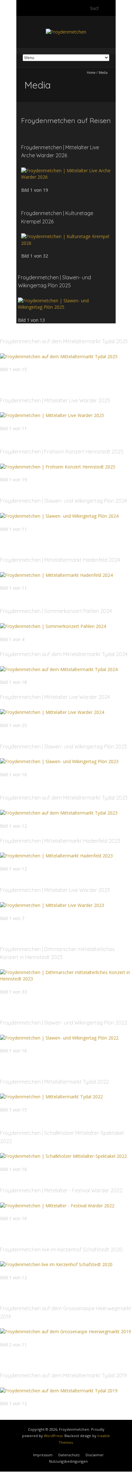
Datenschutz (69, 1454)
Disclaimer (95, 1454)
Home (91, 72)
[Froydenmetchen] (66, 32)
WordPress (53, 1435)
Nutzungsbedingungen (68, 1461)
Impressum (43, 1454)
